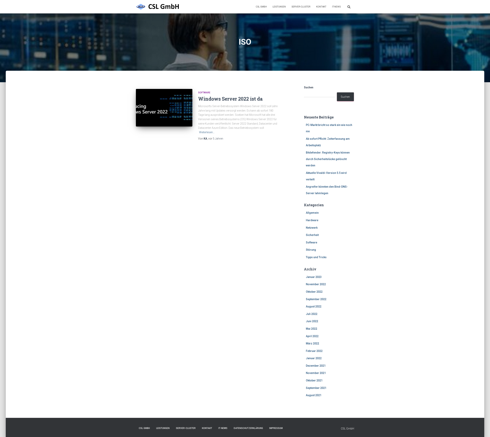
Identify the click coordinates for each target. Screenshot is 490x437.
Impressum (276, 428)
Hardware (312, 220)
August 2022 (313, 306)
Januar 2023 (314, 276)
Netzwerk (312, 227)
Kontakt (321, 6)
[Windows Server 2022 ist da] (164, 108)
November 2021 (316, 373)
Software (204, 92)
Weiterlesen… (207, 132)
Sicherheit (312, 235)
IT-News (336, 6)
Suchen (308, 87)
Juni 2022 (312, 321)
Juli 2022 (311, 313)
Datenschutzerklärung (248, 428)
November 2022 (316, 284)
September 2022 (316, 299)
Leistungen (279, 6)
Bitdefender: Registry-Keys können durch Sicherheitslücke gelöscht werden (328, 159)
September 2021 (316, 387)
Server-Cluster (301, 6)
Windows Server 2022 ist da (230, 99)
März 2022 (312, 343)
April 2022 (312, 336)
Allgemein (312, 212)
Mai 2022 (311, 328)
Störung (311, 249)
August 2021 (313, 395)
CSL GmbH (261, 6)
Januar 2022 (314, 358)
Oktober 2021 (314, 380)
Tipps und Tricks (316, 257)
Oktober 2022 (314, 291)
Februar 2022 (314, 350)
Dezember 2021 (316, 365)
